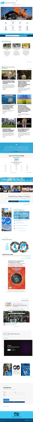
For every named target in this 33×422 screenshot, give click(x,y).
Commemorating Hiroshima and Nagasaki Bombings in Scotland (8, 130)
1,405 (20, 138)
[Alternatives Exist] (27, 29)
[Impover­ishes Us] (20, 29)
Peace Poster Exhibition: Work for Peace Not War (22, 225)
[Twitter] (26, 420)
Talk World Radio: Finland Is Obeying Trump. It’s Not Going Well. (9, 82)
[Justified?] (12, 22)
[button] (1, 13)
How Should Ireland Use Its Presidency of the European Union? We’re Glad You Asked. (8, 107)
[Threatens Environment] (12, 29)
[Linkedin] (30, 420)
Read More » (7, 56)
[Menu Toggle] (16, 0)
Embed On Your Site (23, 230)
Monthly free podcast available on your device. (16, 310)
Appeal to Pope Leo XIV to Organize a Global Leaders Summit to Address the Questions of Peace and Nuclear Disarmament (24, 83)
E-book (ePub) (20, 291)
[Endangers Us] (12, 26)
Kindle (23, 291)
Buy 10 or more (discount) (15, 291)
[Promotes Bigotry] (27, 26)
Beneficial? (27, 23)
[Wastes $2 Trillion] (5, 29)
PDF (18, 291)
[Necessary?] (20, 22)
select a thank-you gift (24, 198)
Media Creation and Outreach (26, 49)
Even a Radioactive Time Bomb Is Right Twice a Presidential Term (24, 130)
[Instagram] (29, 420)
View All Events (19, 230)
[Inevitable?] (5, 22)
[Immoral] (5, 26)
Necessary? (20, 23)
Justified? (13, 23)
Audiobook (25, 291)
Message (4, 394)
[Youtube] (27, 420)
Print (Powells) (7, 291)
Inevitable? (6, 23)
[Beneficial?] (27, 22)
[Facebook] (25, 420)
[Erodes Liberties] (20, 26)
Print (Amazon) (10, 291)
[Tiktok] (31, 420)
